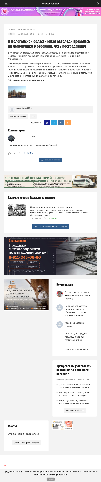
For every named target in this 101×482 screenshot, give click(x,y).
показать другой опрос (75, 410)
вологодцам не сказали (76, 349)
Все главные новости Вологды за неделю (50, 226)
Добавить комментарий (50, 160)
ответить (28, 153)
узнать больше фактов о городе (26, 443)
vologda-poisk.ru (50, 3)
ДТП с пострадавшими (18, 116)
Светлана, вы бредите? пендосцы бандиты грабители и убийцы (76, 336)
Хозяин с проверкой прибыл (75, 324)
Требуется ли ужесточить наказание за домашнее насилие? (73, 370)
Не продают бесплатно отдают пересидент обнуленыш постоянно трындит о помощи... (76, 311)
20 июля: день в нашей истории (24, 434)
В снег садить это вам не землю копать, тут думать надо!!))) (77, 295)
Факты (12, 426)
